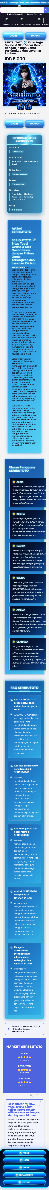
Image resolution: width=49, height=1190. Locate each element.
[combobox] (22, 10)
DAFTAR (35, 36)
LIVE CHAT (26, 1182)
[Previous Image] (5, 85)
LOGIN (13, 36)
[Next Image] (44, 85)
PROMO (26, 1153)
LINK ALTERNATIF (26, 1175)
